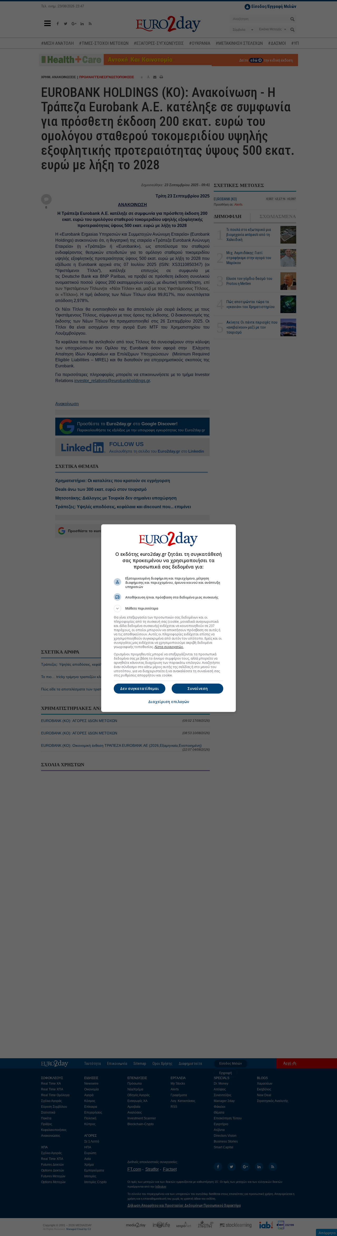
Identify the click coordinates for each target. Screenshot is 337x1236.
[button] (168, 608)
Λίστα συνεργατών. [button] (169, 647)
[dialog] (168, 618)
